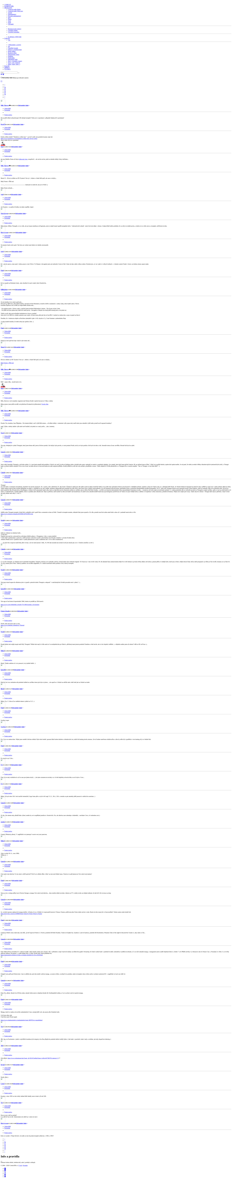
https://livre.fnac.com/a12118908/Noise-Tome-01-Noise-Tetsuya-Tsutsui (21, 913)
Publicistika (11, 58)
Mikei (2, 651)
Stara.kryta (4, 213)
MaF (2, 146)
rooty (2, 251)
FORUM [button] (7, 38)
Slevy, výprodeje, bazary (15, 61)
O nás (20, 1165)
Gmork (3, 452)
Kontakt (25, 1165)
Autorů (10, 12)
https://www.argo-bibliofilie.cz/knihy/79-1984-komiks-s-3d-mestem (20, 604)
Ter (2, 1102)
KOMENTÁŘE (9, 6)
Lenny (3, 1083)
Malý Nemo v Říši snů (7, 363)
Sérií (9, 17)
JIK (2, 1045)
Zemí (9, 22)
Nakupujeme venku (13, 54)
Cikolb (3, 472)
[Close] (1, 1161)
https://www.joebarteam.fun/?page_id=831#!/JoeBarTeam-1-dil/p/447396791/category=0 (33, 1058)
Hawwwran (4, 232)
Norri (2, 433)
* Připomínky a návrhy (14, 45)
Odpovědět (7, 108)
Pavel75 (3, 124)
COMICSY (7, 4)
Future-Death (5, 611)
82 (5, 91)
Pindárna (10, 56)
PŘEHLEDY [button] (8, 8)
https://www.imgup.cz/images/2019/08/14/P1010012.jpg (17, 514)
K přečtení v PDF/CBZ (14, 37)
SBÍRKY (7, 67)
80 (5, 87)
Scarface (3, 727)
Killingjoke (4, 289)
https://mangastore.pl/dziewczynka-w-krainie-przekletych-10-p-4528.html (22, 955)
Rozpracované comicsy (14, 29)
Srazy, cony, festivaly (14, 62)
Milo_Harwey (5, 105)
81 (5, 89)
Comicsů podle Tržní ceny (15, 11)
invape (3, 1064)
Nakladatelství (12, 14)
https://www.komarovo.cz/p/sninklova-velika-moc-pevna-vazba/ (19, 138)
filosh (2, 689)
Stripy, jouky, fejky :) (14, 64)
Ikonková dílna (12, 53)
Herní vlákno (11, 51)
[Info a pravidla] (1, 81)
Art (9, 46)
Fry (2, 765)
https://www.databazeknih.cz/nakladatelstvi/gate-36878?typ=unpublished (21, 1020)
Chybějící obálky (13, 30)
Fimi (2, 270)
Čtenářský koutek (13, 48)
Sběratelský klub (12, 59)
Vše (9, 40)
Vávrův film (44, 404)
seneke (3, 822)
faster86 (3, 589)
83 (5, 92)
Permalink (7, 110)
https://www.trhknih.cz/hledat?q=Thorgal (12, 625)
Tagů (9, 21)
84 (5, 94)
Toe (2, 1026)
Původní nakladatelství (14, 16)
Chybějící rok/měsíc (13, 32)
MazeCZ (3, 347)
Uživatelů (11, 24)
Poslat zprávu (8, 115)
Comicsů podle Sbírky (14, 9)
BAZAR (6, 66)
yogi (2, 194)
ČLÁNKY (7, 69)
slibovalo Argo (23, 159)
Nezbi (2, 520)
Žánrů (9, 19)
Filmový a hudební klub (15, 49)
